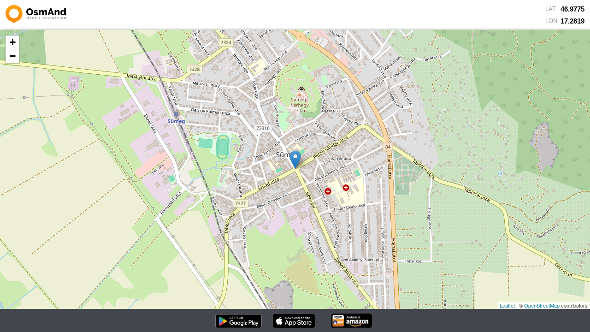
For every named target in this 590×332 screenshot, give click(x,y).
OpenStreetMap (542, 305)
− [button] (13, 56)
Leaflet (507, 305)
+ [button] (13, 42)
